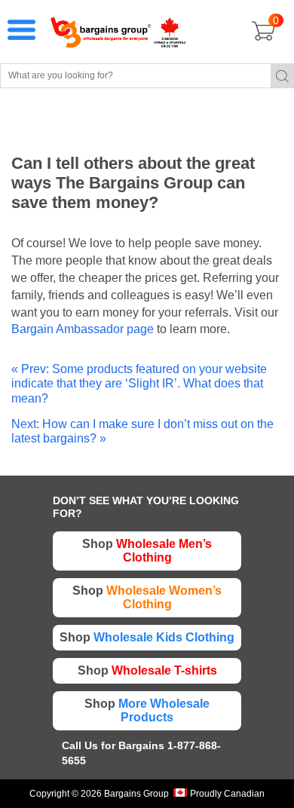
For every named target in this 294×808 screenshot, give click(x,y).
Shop (147, 550)
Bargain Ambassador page (82, 329)
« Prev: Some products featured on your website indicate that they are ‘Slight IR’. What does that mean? (139, 383)
